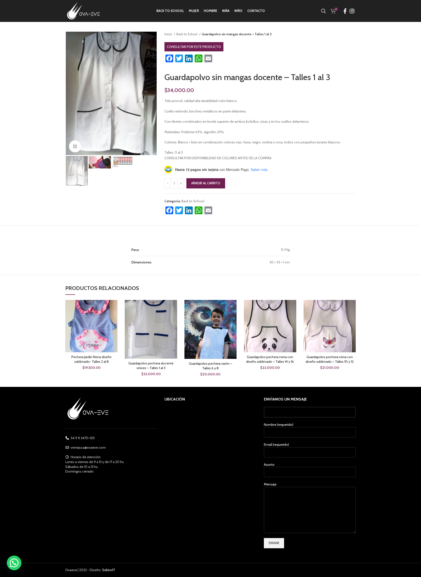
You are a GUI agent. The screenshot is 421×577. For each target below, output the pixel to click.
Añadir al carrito (205, 183)
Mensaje (270, 484)
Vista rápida (114, 307)
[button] (14, 563)
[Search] (323, 11)
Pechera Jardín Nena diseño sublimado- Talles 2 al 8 (91, 359)
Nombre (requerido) (278, 424)
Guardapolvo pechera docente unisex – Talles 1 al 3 (150, 365)
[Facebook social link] (345, 11)
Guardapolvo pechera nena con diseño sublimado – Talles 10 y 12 (330, 359)
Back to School (187, 34)
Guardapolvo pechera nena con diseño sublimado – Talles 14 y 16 (270, 359)
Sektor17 (108, 570)
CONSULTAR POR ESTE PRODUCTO (194, 47)
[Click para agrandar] (75, 146)
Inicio (168, 34)
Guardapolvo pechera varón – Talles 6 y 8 (210, 366)
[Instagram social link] (352, 11)
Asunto (269, 464)
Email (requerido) (276, 444)
